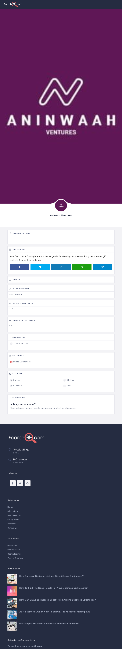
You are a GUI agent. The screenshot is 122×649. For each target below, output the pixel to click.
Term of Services (15, 558)
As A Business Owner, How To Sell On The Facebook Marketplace (54, 611)
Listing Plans (13, 519)
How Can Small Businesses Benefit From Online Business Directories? (57, 600)
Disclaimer (12, 545)
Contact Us (12, 528)
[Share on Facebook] (19, 267)
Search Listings (14, 515)
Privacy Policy (13, 550)
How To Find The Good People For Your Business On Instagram (53, 588)
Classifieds (12, 524)
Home (10, 507)
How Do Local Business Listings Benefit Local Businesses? (51, 576)
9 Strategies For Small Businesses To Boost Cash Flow (49, 623)
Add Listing (12, 511)
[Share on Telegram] (102, 267)
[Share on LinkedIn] (61, 267)
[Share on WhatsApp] (82, 267)
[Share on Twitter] (40, 267)
